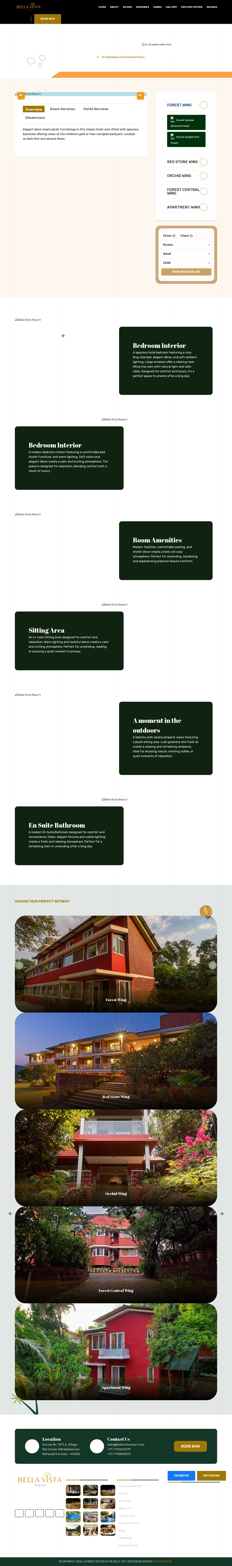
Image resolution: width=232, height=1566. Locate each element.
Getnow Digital (163, 1561)
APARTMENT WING (183, 207)
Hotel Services (96, 109)
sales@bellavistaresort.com (125, 1444)
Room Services (62, 109)
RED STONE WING (182, 162)
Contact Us (127, 1515)
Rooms (127, 7)
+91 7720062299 (119, 1449)
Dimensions (35, 118)
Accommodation (130, 1486)
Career (124, 1493)
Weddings (142, 7)
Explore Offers (191, 7)
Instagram (211, 1475)
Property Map (128, 1545)
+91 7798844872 (119, 1454)
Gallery (171, 7)
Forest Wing (179, 105)
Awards (212, 7)
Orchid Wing (179, 176)
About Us (125, 1508)
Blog (122, 1530)
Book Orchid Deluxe (186, 271)
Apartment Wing (116, 1387)
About (114, 7)
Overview (34, 110)
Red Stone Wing (116, 1096)
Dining (157, 7)
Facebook (181, 1475)
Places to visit (129, 1523)
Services (125, 1501)
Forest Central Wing (116, 1290)
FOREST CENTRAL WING (183, 191)
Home (102, 7)
